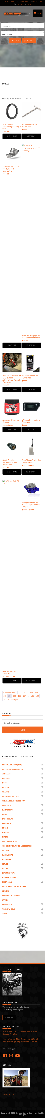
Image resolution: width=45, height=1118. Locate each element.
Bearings (6, 778)
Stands (5, 900)
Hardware (6, 859)
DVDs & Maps (7, 819)
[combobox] (22, 25)
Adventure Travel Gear (12, 769)
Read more (31, 389)
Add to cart (31, 136)
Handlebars (7, 855)
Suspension (7, 904)
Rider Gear (7, 882)
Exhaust (6, 832)
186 (37, 696)
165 (14, 696)
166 (19, 696)
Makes (5, 868)
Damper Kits (7, 810)
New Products (8, 873)
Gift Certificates (9, 841)
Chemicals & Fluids (10, 796)
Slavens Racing (16, 13)
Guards (5, 850)
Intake (5, 864)
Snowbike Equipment (11, 895)
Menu (39, 13)
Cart (29, 4)
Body (4, 783)
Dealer (19, 4)
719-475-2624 (9, 2)
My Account (38, 2)
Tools (4, 913)
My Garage (29, 41)
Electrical (7, 823)
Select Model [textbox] (7, 34)
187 (4, 699)
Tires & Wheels (8, 909)
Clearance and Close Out (13, 801)
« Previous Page (9, 692)
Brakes (5, 787)
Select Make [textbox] (7, 27)
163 (4, 696)
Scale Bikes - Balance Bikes (14, 886)
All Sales (6, 774)
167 (24, 696)
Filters (5, 837)
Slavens (5, 891)
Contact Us (23, 2)
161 (31, 692)
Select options (12, 136)
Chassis (5, 792)
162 (36, 692)
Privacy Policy (8, 1094)
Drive (4, 814)
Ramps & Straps (9, 877)
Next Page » (13, 699)
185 (32, 696)
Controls (6, 805)
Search (16, 41)
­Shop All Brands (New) (12, 765)
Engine (5, 828)
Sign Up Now (9, 1018)
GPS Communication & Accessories (17, 846)
